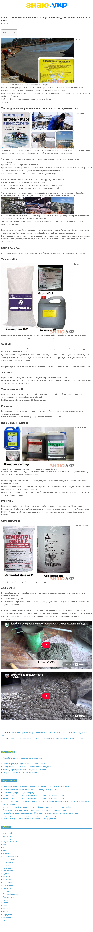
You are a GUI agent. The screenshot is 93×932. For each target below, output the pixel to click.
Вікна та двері (9, 839)
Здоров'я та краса (10, 859)
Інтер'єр (6, 865)
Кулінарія (7, 874)
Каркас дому (8, 871)
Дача (5, 847)
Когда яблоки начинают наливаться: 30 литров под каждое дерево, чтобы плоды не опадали (42, 813)
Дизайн (6, 853)
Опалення (7, 888)
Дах (4, 844)
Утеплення (7, 911)
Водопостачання (10, 842)
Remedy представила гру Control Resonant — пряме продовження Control (33, 795)
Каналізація (7, 868)
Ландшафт (7, 879)
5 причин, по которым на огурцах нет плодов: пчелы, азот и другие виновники (35, 816)
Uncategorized (8, 833)
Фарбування (8, 914)
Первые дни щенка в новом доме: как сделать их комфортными (29, 819)
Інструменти (8, 862)
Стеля (5, 903)
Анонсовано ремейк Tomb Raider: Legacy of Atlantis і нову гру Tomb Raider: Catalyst (37, 807)
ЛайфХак (6, 876)
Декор (5, 850)
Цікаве (5, 920)
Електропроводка (10, 856)
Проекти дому (9, 897)
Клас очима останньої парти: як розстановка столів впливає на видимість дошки (36, 787)
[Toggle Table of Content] (12, 33)
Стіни (5, 906)
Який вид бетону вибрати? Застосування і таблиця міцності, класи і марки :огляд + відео (46, 738)
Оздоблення (8, 885)
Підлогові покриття (11, 894)
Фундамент (7, 23)
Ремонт (6, 900)
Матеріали (7, 882)
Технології (7, 908)
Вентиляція (7, 836)
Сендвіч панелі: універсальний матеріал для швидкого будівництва (30, 789)
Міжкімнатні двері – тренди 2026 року (18, 792)
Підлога (6, 891)
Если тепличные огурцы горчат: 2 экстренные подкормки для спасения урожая (35, 810)
